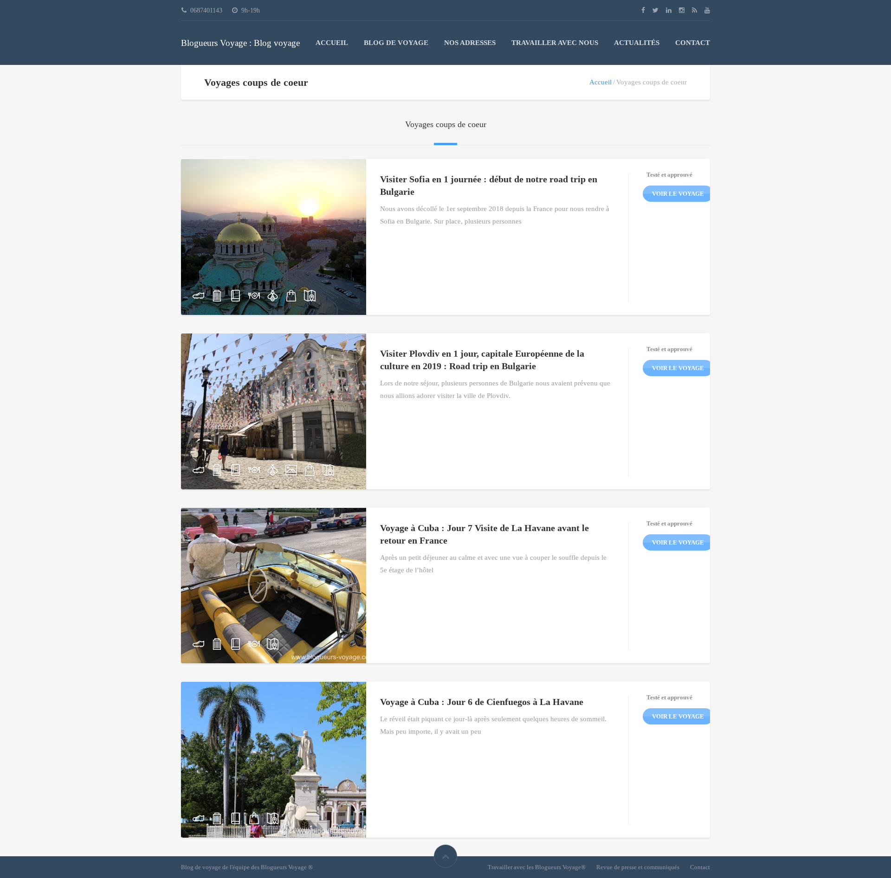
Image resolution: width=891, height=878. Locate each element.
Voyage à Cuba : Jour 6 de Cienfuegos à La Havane (481, 702)
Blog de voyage (396, 42)
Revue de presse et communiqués (637, 867)
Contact (692, 42)
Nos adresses (470, 42)
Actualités (636, 42)
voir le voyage (678, 193)
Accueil (332, 42)
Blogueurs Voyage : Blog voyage (240, 43)
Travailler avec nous (554, 42)
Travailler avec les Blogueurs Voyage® (537, 867)
